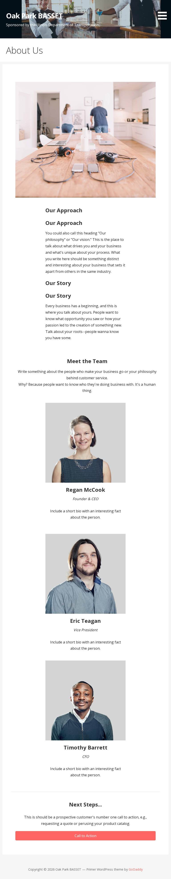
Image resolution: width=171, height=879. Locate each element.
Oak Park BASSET (34, 15)
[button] (164, 10)
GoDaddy (136, 869)
